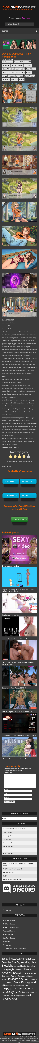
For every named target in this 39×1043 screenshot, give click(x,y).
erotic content (20, 69)
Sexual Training (29, 76)
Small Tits (33, 992)
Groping (4, 979)
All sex (11, 958)
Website (6, 797)
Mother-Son (14, 985)
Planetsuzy (6, 941)
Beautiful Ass (9, 962)
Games (5, 31)
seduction (19, 76)
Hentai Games (8, 846)
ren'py (5, 76)
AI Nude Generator (15, 18)
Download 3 (11, 496)
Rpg (11, 989)
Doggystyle (8, 969)
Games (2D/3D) (19, 62)
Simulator (25, 992)
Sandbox (11, 76)
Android (5, 850)
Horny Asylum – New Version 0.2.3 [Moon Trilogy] (19, 735)
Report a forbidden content (12, 879)
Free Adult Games (9, 931)
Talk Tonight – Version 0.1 (11, 615)
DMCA (5, 876)
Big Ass (13, 65)
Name (6, 789)
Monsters (8, 985)
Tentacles (14, 79)
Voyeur (21, 79)
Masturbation (20, 72)
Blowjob (7, 965)
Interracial (4, 983)
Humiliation (33, 979)
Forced (30, 976)
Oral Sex (27, 985)
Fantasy (8, 976)
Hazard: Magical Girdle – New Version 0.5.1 (17, 712)
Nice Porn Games (9, 938)
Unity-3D (13, 995)
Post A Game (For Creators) (12, 869)
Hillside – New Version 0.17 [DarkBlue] (15, 759)
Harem (26, 979)
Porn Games (26, 18)
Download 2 (28, 481)
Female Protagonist (19, 976)
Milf (3, 985)
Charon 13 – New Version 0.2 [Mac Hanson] (17, 639)
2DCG (29, 62)
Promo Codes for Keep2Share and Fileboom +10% (18, 864)
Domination (19, 970)
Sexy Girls (6, 79)
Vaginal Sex (20, 995)
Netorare (21, 985)
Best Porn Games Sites (11, 927)
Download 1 (11, 481)
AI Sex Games (8, 853)
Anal (18, 959)
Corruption (27, 65)
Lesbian (10, 983)
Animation (6, 65)
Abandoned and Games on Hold (14, 829)
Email (6, 793)
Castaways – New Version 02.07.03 (14, 688)
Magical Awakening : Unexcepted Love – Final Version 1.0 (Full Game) (17, 590)
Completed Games (9, 843)
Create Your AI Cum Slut (10, 566)
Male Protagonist (8, 72)
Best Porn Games (9, 924)
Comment (8, 773)
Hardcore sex (15, 979)
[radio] (11, 456)
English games (8, 62)
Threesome (6, 995)
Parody (28, 72)
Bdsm (33, 959)
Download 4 (28, 496)
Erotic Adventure (8, 69)
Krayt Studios (30, 69)
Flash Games (7, 832)
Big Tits (20, 65)
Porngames (7, 910)
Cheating (23, 966)
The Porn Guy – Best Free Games (14, 948)
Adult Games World (9, 920)
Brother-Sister (16, 966)
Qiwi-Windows (19, 519)
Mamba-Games (8, 934)
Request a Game (8, 872)
